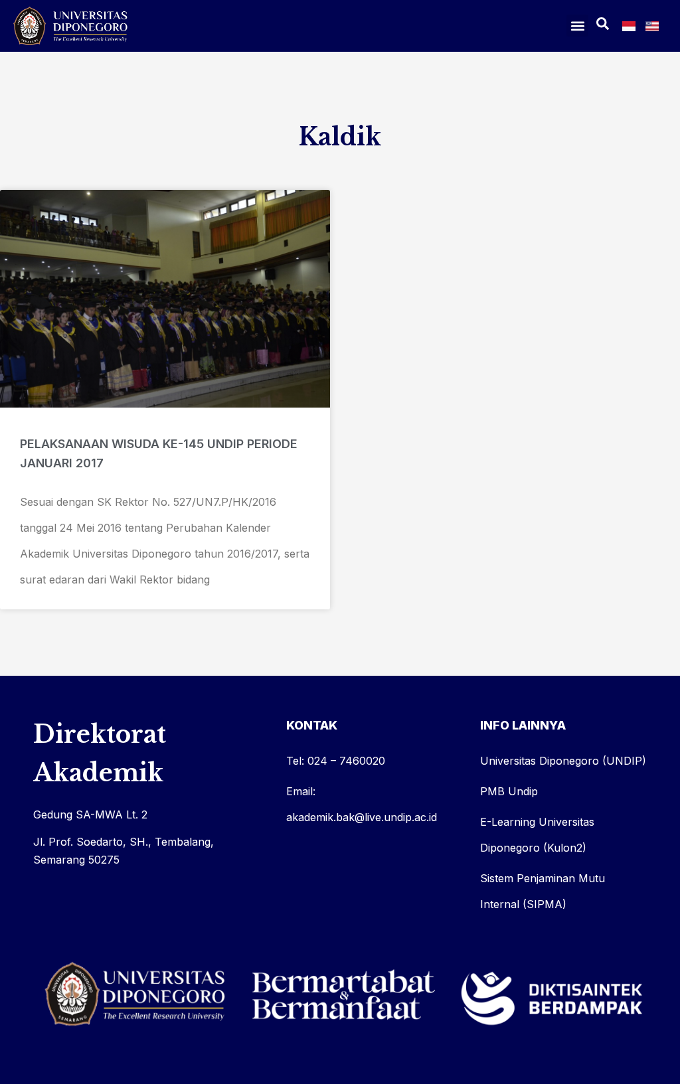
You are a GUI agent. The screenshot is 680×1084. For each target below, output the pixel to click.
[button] (577, 26)
